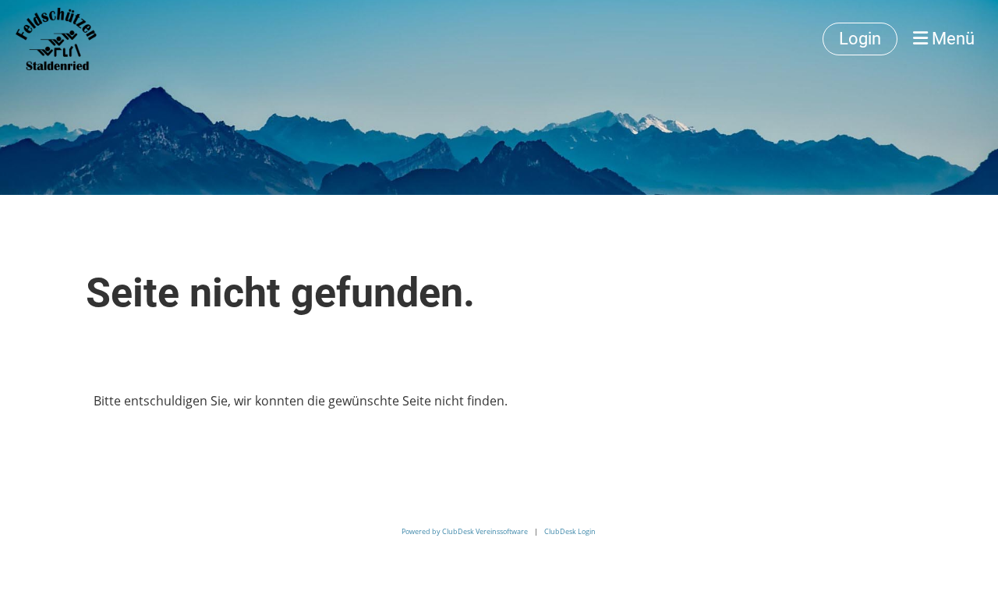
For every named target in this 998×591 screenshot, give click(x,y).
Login (860, 38)
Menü (951, 38)
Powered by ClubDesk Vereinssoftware (465, 531)
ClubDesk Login (570, 531)
